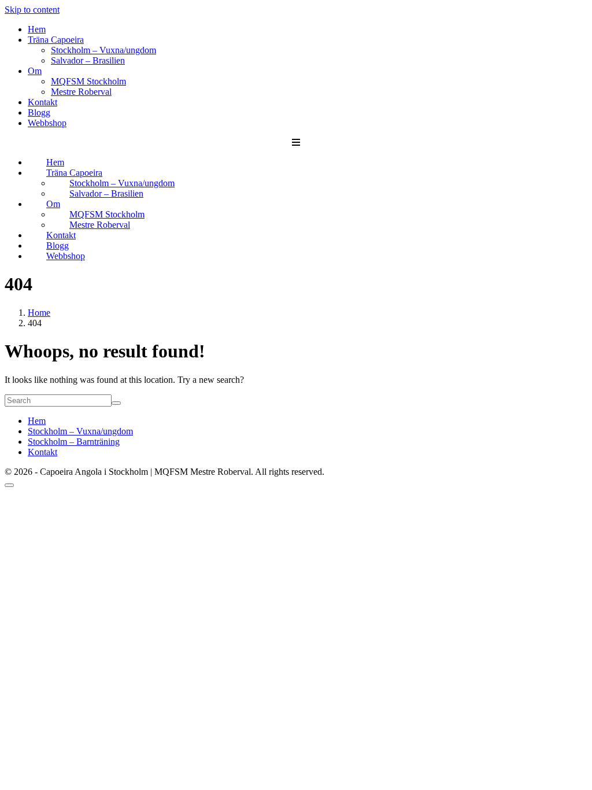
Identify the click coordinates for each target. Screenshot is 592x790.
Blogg (39, 112)
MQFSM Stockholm (88, 81)
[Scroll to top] (9, 485)
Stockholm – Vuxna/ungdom (103, 50)
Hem (37, 29)
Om (35, 71)
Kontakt (42, 102)
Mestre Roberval (81, 92)
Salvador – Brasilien (88, 60)
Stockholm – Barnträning (74, 441)
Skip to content (32, 9)
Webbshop (47, 123)
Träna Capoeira (56, 40)
